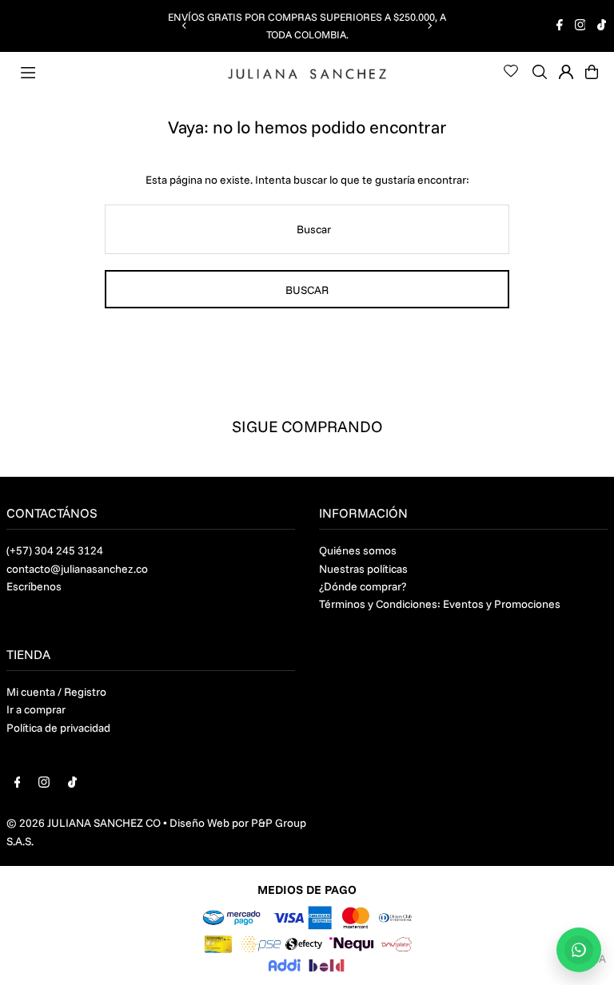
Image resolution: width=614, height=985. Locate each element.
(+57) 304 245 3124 (54, 550)
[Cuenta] (566, 72)
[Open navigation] (120, 71)
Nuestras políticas (363, 569)
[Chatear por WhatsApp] (578, 949)
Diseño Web (199, 823)
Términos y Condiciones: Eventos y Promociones (439, 604)
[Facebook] (559, 26)
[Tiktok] (601, 26)
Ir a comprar (36, 709)
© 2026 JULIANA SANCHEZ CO (83, 823)
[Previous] (185, 26)
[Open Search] (539, 72)
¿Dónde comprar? (362, 586)
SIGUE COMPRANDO (307, 426)
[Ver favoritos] (511, 71)
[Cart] (591, 72)
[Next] (429, 26)
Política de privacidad (58, 728)
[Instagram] (580, 26)
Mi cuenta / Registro (56, 692)
